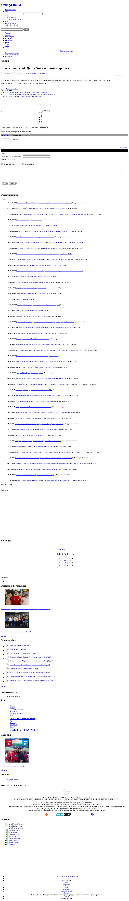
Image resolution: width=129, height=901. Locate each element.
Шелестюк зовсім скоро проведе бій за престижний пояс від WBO (38, 344)
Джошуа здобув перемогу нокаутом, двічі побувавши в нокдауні (38, 305)
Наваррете (13, 711)
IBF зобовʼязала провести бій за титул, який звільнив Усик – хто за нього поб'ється (43, 458)
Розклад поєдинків (66, 51)
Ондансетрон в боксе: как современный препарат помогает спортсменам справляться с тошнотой (49, 271)
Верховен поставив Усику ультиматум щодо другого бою (34, 282)
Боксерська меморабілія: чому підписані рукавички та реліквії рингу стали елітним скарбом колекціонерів (52, 214)
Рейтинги (66, 889)
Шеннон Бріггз (13, 840)
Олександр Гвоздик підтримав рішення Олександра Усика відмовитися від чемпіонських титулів (48, 463)
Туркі (11, 721)
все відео (4, 686)
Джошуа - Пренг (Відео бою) (25, 299)
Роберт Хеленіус (13, 834)
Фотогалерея (9, 37)
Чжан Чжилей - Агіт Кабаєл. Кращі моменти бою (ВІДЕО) (30, 665)
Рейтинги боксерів (11, 55)
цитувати (123, 147)
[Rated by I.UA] (59, 873)
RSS (6, 21)
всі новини (4, 484)
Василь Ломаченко (22, 718)
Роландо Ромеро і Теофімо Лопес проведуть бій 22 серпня (35, 446)
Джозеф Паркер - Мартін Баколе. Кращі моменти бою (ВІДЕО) (31, 661)
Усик (11, 727)
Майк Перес (12, 844)
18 (60, 563)
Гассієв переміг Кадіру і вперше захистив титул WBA (34, 390)
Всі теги (66, 893)
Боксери (66, 887)
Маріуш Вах (12, 836)
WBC (11, 715)
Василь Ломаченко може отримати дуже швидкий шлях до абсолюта (39, 208)
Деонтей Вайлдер (14, 838)
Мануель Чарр (18, 828)
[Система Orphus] (31, 128)
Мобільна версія (10, 23)
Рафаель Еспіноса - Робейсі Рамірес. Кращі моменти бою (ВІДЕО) (32, 680)
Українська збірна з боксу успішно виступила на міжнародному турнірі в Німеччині (45, 322)
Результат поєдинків (12, 53)
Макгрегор (13, 725)
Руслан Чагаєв (18, 824)
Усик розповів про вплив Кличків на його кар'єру (33, 333)
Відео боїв (8, 38)
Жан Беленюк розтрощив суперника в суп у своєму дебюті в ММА (39, 395)
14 (67, 561)
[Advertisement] (64, 517)
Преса (7, 47)
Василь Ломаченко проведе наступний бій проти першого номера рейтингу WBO (44, 254)
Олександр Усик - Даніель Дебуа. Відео (23, 653)
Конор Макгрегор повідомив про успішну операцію (33, 265)
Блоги (7, 46)
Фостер (12, 723)
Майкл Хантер (13, 830)
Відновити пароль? (15, 19)
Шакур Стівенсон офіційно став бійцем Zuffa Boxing (34, 407)
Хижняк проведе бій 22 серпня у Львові (28, 276)
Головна (7, 33)
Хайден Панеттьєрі (16, 710)
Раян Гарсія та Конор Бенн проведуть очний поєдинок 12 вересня (38, 469)
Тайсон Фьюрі (18, 826)
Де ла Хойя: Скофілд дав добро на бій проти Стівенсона (28, 92)
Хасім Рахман (13, 832)
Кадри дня (8, 40)
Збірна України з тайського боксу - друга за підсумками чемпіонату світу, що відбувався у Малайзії (49, 452)
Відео (66, 882)
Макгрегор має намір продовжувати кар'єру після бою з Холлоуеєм (38, 441)
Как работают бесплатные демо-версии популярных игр (35, 237)
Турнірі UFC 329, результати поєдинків (29, 373)
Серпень (62, 549)
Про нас (66, 896)
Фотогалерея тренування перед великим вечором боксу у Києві (17, 631)
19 (62, 563)
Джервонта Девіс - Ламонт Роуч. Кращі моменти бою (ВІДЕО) (31, 657)
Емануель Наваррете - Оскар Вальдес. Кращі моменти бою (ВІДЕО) (33, 676)
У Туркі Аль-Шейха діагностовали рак (29, 220)
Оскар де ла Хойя (12, 89)
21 (67, 563)
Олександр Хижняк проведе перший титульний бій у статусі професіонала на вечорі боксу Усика (49, 242)
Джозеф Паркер (13, 842)
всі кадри (4, 770)
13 (65, 561)
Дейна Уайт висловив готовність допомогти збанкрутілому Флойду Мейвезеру (43, 480)
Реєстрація (12, 18)
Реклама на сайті (66, 898)
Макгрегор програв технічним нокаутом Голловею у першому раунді (39, 378)
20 (65, 563)
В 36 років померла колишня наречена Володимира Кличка (36, 225)
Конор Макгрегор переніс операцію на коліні (30, 288)
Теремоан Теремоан (16, 713)
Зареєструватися (10, 10)
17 (57, 563)
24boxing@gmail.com (70, 876)
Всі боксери (9, 56)
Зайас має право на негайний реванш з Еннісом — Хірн (35, 475)
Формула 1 (9, 780)
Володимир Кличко (23, 729)
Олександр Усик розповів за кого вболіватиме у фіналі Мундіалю (38, 361)
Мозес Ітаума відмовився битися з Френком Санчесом (34, 401)
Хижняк (12, 706)
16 (72, 561)
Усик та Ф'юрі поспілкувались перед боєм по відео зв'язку (30, 672)
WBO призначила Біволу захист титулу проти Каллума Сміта (36, 429)
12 (62, 561)
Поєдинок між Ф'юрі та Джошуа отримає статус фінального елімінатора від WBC (44, 203)
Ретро (7, 44)
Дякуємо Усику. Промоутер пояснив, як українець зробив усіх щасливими (41, 248)
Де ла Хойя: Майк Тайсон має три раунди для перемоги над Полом (32, 94)
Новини (7, 35)
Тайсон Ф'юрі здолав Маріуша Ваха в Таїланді (32, 316)
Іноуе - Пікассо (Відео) (18, 649)
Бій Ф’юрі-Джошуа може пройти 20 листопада (31, 293)
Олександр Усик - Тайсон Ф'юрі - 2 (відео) (24, 669)
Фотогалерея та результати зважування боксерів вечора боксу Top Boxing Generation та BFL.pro (25, 609)
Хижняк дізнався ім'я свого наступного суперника (33, 367)
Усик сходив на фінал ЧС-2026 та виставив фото (32, 339)
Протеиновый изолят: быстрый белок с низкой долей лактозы (37, 356)
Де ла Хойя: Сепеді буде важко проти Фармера (25, 96)
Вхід (6, 11)
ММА (7, 42)
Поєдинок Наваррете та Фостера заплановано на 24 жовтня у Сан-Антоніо (41, 231)
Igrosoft (12, 708)
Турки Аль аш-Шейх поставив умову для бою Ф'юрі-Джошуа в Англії (39, 424)
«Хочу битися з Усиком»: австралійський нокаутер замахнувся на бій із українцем (44, 259)
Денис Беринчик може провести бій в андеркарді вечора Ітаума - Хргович (41, 412)
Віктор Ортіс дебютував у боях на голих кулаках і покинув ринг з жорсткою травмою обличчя (48, 350)
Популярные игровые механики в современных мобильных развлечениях (41, 327)
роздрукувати (42, 73)
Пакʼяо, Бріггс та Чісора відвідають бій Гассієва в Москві (34, 418)
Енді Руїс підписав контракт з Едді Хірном (29, 435)
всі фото (3, 636)
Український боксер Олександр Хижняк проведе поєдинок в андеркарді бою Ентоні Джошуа (48, 384)
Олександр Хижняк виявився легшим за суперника (33, 310)
